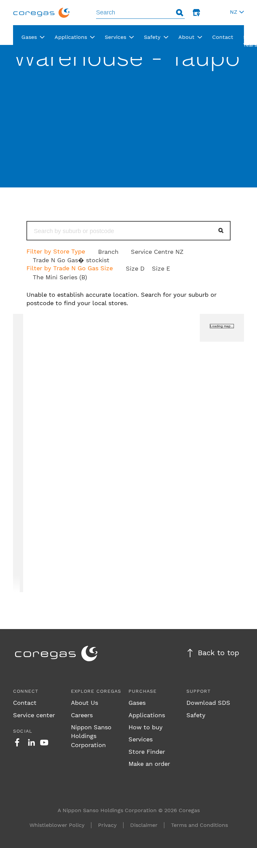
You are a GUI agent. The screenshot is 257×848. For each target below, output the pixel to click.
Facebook (17, 742)
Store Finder (146, 751)
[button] (236, 12)
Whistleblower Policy (57, 825)
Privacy (107, 825)
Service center (34, 715)
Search (179, 12)
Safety (195, 715)
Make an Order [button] (213, 12)
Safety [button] (152, 37)
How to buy (145, 727)
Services (140, 739)
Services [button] (115, 37)
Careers (82, 715)
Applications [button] (71, 37)
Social (22, 731)
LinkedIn (31, 742)
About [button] (186, 37)
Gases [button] (29, 37)
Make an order (149, 763)
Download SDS (208, 702)
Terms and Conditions (199, 825)
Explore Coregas (96, 691)
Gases (137, 702)
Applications (146, 715)
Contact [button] (222, 37)
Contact (24, 702)
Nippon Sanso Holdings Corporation (91, 736)
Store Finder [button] (196, 12)
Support (198, 691)
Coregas (41, 12)
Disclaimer (144, 825)
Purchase (142, 691)
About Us (84, 702)
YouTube (44, 742)
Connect (25, 691)
